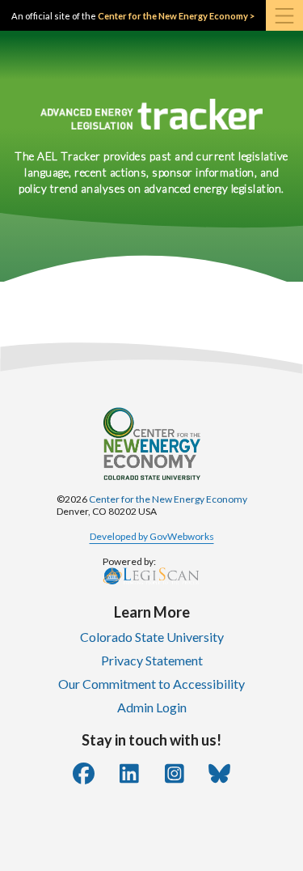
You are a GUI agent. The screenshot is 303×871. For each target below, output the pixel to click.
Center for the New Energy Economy (168, 499)
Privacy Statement (152, 660)
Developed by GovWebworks (152, 536)
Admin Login (152, 707)
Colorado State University (152, 636)
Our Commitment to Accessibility (151, 683)
